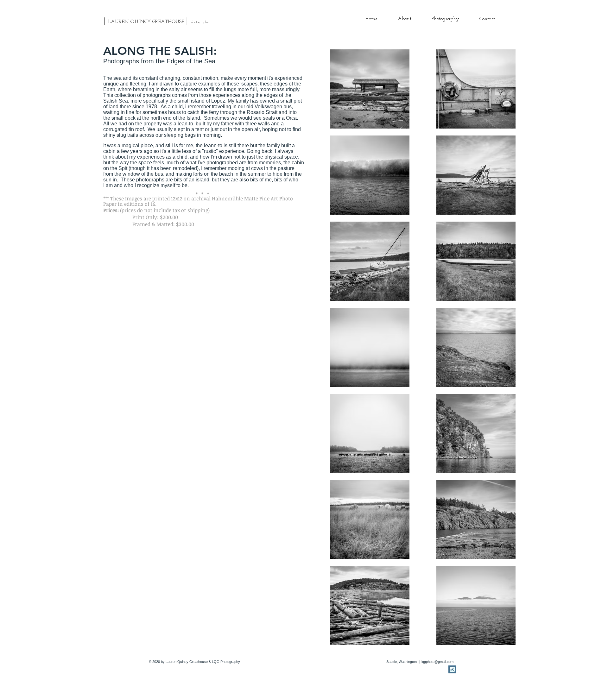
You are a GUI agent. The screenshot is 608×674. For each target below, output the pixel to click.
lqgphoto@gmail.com (437, 662)
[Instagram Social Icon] (452, 669)
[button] (398, 21)
